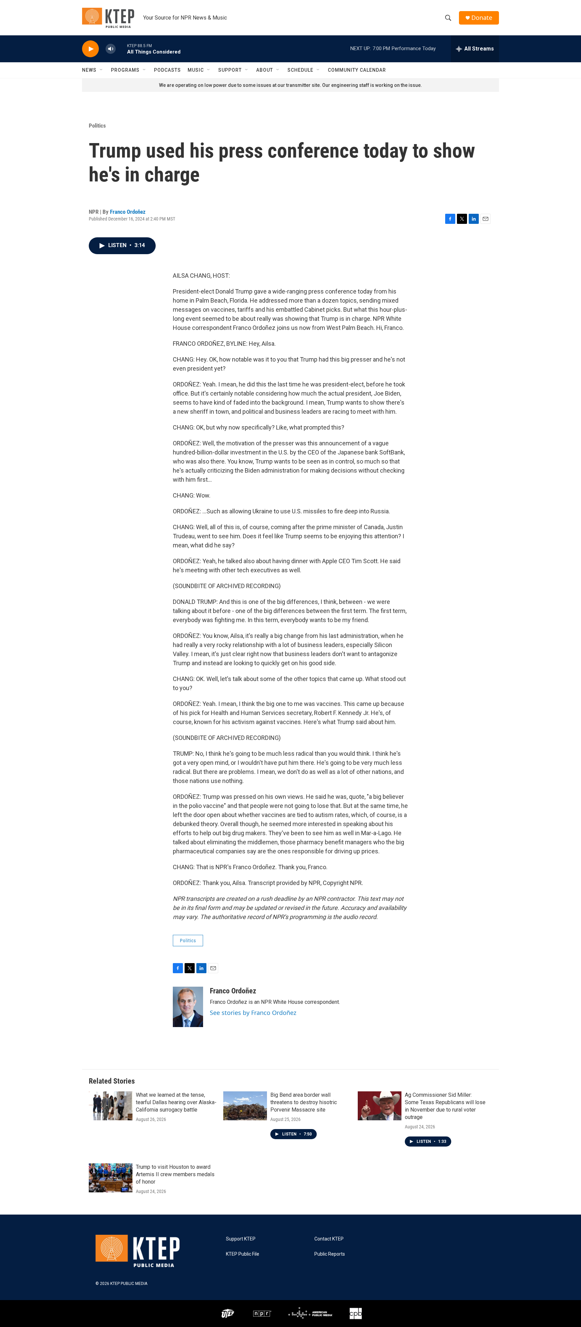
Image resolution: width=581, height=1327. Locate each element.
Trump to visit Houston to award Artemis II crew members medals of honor (175, 1174)
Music (196, 70)
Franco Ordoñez (128, 211)
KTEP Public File (242, 1254)
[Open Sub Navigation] (101, 70)
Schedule (300, 70)
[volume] (110, 49)
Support (230, 70)
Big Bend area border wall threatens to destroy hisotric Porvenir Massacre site (303, 1102)
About (264, 70)
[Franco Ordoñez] (188, 1007)
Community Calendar (357, 70)
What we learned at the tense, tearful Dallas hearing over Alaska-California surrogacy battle (176, 1102)
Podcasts (167, 70)
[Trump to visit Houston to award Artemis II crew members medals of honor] (110, 1177)
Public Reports (329, 1254)
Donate (481, 17)
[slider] (121, 48)
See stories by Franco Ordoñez (253, 1013)
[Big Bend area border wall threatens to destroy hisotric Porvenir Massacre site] (245, 1105)
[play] (90, 49)
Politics (97, 125)
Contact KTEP (329, 1238)
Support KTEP (241, 1238)
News (89, 70)
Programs (125, 70)
